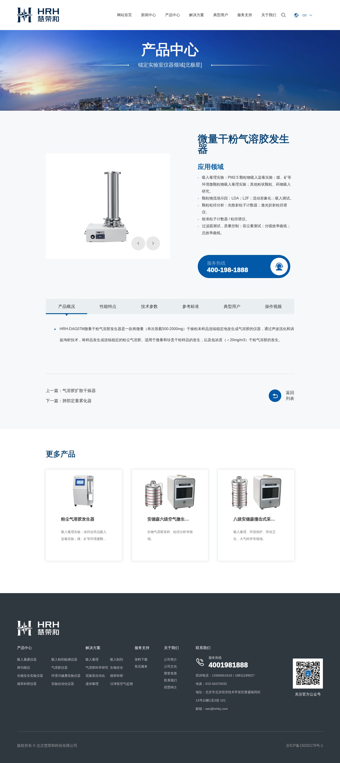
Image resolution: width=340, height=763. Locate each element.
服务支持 (244, 15)
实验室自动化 (95, 675)
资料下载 (141, 659)
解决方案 (196, 15)
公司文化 (170, 666)
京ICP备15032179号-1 (304, 746)
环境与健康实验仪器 (65, 675)
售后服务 (141, 666)
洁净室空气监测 (121, 684)
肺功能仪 (23, 667)
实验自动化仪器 (62, 684)
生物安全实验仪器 (30, 675)
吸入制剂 (116, 659)
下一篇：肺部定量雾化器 (69, 400)
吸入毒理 (92, 659)
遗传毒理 (92, 684)
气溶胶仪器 (59, 667)
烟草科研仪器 (27, 684)
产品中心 (172, 15)
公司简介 (170, 659)
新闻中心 (148, 15)
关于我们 (268, 15)
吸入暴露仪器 (27, 659)
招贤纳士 (170, 687)
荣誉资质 (170, 673)
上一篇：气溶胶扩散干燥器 (71, 390)
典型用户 (220, 15)
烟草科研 (116, 675)
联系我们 (170, 680)
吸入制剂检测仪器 (64, 659)
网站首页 (124, 15)
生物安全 (116, 667)
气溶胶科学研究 (97, 667)
